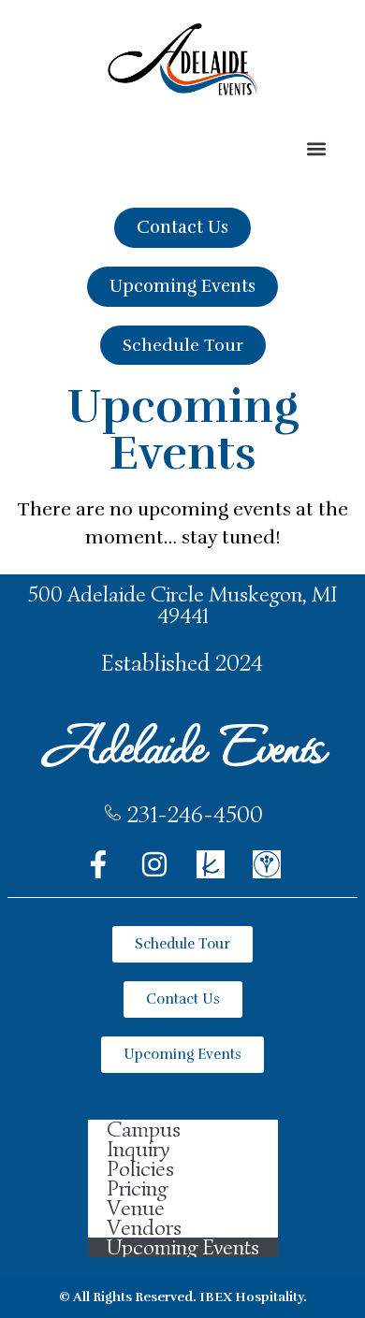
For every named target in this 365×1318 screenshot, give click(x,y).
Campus (144, 1129)
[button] (315, 149)
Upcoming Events (183, 1247)
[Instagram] (154, 864)
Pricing (137, 1188)
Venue (136, 1208)
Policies (140, 1169)
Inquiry (138, 1149)
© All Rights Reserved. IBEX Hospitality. (183, 1297)
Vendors (144, 1228)
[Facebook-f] (98, 864)
